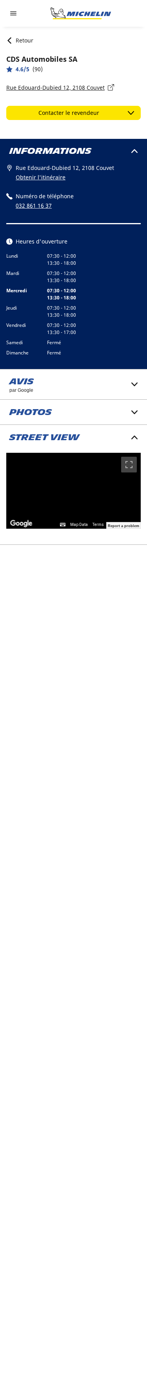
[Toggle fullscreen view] (129, 464)
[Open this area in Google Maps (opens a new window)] (21, 523)
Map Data (79, 524)
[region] (73, 491)
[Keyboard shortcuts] (62, 525)
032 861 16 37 (34, 205)
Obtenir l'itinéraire (40, 177)
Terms (98, 524)
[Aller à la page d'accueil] (80, 13)
